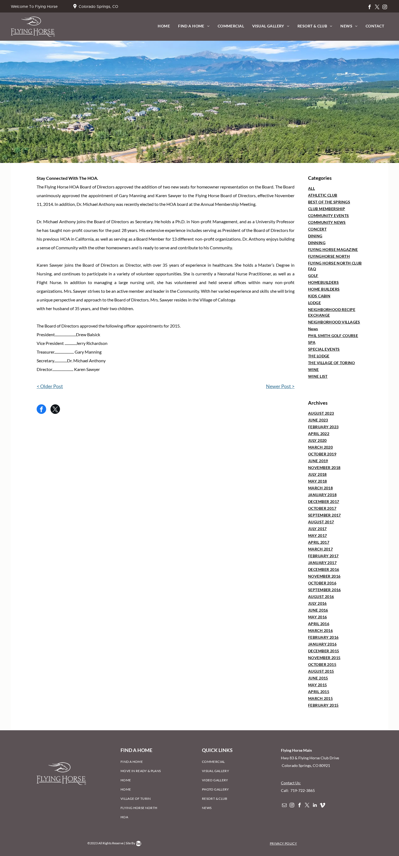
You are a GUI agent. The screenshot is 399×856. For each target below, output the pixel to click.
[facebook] (369, 8)
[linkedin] (314, 806)
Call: (285, 790)
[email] (284, 806)
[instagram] (384, 8)
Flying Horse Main (296, 750)
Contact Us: (291, 783)
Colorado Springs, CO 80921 (305, 765)
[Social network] (322, 806)
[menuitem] (164, 26)
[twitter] (377, 8)
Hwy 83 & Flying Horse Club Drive (310, 758)
